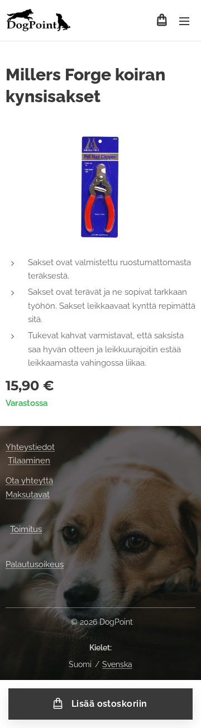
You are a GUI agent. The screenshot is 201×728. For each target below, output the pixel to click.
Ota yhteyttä (29, 481)
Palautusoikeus (35, 564)
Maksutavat (28, 495)
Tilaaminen (29, 461)
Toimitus (26, 529)
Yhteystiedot (30, 447)
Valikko (184, 20)
